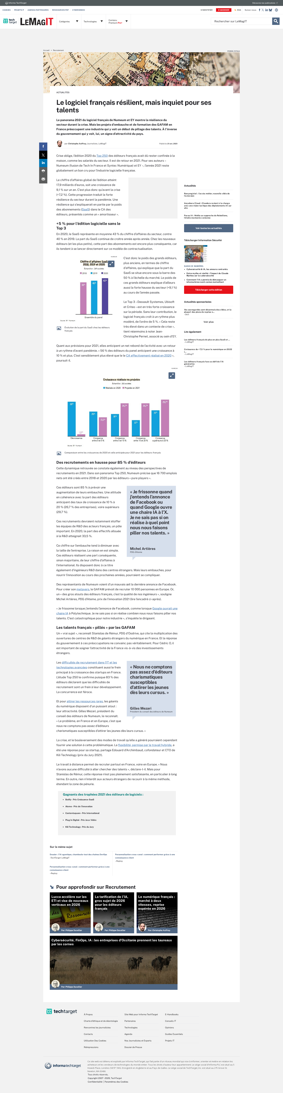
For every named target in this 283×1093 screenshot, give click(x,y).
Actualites (62, 92)
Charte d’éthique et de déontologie (101, 1021)
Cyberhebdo (78, 10)
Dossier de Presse (133, 1047)
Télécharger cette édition (208, 289)
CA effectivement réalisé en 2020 (148, 355)
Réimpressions (91, 1047)
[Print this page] (43, 171)
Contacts (88, 1034)
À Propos (88, 1014)
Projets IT (19, 10)
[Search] (276, 21)
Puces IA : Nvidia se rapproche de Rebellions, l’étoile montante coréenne (206, 216)
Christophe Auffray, (77, 144)
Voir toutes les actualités (209, 228)
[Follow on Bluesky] (270, 10)
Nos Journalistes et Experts (137, 1040)
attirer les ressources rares (85, 701)
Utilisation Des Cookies (95, 1040)
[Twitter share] (43, 155)
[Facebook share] (43, 147)
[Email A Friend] (43, 179)
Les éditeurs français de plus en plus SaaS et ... (207, 340)
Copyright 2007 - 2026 (99, 1078)
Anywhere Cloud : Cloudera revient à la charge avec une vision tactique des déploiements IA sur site (208, 205)
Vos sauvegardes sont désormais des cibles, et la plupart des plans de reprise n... (208, 311)
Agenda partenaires (38, 10)
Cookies (6, 10)
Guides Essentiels (174, 1034)
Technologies (131, 1027)
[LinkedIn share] (43, 163)
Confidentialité (95, 1082)
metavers (82, 589)
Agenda (128, 1034)
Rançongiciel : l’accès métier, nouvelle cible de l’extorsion (207, 194)
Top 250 (102, 155)
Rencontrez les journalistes (97, 1027)
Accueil (46, 50)
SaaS (85, 209)
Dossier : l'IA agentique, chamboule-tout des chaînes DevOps (78, 854)
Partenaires (130, 1021)
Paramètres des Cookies (116, 1082)
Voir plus (209, 322)
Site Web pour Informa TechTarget (141, 1014)
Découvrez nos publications (263, 3)
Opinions (169, 1027)
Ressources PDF (60, 10)
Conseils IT (170, 1021)
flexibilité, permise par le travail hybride (144, 745)
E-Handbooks (172, 1014)
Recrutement (58, 50)
